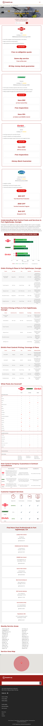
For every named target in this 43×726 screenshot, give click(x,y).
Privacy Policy (16, 720)
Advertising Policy (32, 720)
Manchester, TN (25, 640)
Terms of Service (11, 720)
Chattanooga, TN (5, 629)
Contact (3, 715)
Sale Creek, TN (5, 643)
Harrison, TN (4, 636)
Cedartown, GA (25, 645)
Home (1, 5)
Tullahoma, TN (25, 642)
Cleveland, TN (5, 640)
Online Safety (4, 700)
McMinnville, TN (25, 639)
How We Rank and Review (24, 720)
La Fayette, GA (5, 634)
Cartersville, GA (25, 637)
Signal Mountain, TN (6, 631)
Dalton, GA (4, 637)
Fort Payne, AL (25, 629)
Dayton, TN (4, 648)
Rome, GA (24, 631)
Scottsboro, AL (25, 633)
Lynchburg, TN (25, 646)
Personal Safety (5, 706)
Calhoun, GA (4, 645)
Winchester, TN (25, 636)
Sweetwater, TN (25, 643)
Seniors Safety (5, 696)
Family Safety (4, 704)
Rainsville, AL (24, 630)
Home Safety (4, 698)
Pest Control (4, 708)
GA (11, 5)
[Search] (40, 683)
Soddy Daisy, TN (5, 639)
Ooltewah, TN (5, 633)
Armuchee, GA (5, 646)
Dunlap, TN (4, 642)
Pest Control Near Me (6, 5)
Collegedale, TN (5, 630)
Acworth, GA (24, 648)
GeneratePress (28, 724)
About (3, 714)
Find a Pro (4, 712)
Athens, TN (24, 634)
